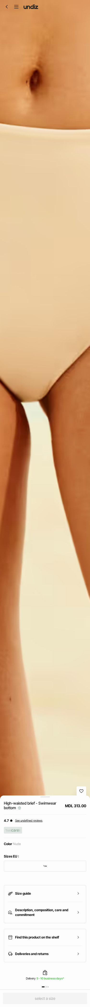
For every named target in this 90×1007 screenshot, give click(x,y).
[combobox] (45, 866)
